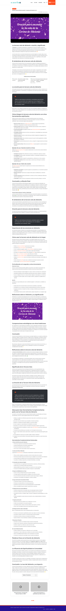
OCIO (44, 2)
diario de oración (29, 123)
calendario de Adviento (22, 250)
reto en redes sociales (22, 255)
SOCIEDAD (40, 2)
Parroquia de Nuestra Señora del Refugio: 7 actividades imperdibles (41, 80)
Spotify (22, 259)
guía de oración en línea (20, 149)
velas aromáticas (31, 249)
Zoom (34, 252)
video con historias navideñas (22, 253)
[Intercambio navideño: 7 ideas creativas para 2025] (15, 80)
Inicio (32, 2)
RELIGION (14, 8)
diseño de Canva (21, 257)
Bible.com (32, 143)
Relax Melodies (35, 427)
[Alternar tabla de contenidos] (35, 575)
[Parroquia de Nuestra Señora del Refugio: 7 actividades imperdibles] (33, 80)
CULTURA (35, 2)
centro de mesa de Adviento (25, 261)
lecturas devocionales (36, 129)
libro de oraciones (22, 247)
